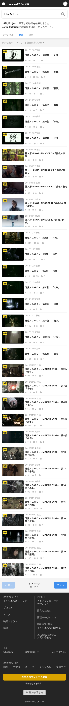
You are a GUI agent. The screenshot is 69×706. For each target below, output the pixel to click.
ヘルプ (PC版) (58, 652)
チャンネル (8, 34)
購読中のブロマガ (46, 617)
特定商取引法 (32, 652)
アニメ (6, 614)
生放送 (16, 666)
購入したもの (44, 610)
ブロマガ (8, 607)
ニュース (29, 666)
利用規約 (8, 652)
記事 (31, 34)
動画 (21, 34)
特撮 (5, 628)
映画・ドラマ (10, 621)
